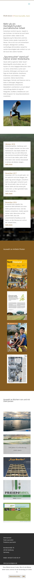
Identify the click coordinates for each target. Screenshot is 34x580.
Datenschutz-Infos (15, 576)
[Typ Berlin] (17, 467)
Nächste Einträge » (25, 232)
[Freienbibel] (17, 490)
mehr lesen (8, 164)
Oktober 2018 (10, 144)
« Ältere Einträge (8, 232)
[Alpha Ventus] (17, 421)
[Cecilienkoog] (17, 444)
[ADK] (17, 512)
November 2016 (11, 202)
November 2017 (11, 173)
